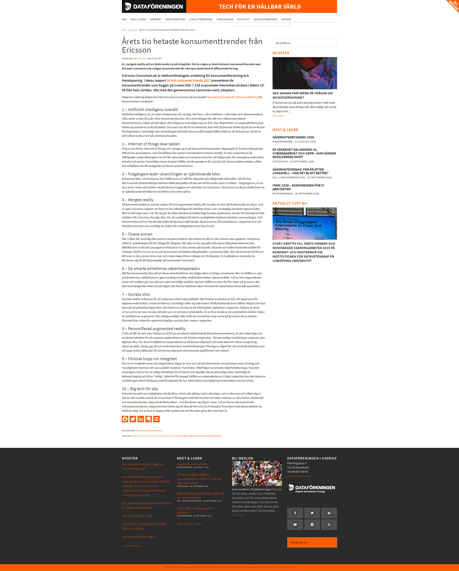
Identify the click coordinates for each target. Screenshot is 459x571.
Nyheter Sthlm (156, 430)
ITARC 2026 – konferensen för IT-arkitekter (299, 187)
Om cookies (239, 567)
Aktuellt (139, 430)
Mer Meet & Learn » (190, 524)
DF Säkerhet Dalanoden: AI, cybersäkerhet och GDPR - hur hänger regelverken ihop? (304, 153)
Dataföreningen (154, 6)
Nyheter (146, 430)
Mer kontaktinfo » (300, 476)
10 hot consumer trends (141, 436)
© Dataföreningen (173, 567)
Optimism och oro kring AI (138, 537)
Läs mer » (279, 115)
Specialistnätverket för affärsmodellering (232, 97)
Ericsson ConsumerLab (161, 436)
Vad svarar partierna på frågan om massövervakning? (303, 95)
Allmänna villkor (256, 567)
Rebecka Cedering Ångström (210, 436)
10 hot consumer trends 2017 (189, 80)
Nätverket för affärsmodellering (185, 436)
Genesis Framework (220, 567)
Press (271, 567)
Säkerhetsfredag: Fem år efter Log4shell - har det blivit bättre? (300, 171)
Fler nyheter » (132, 545)
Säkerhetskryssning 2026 (293, 137)
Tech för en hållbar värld (137, 516)
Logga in (290, 567)
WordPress (202, 567)
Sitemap (280, 567)
